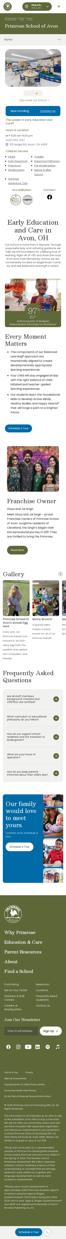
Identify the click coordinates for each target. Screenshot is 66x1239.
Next (63, 68)
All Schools (11, 18)
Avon (30, 18)
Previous (2, 68)
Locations (42, 990)
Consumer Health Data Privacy (20, 1090)
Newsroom (42, 984)
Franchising (11, 984)
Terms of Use (11, 1072)
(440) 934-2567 (15, 140)
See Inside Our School (33, 100)
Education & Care (23, 941)
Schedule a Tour (29, 1232)
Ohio (21, 18)
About (11, 961)
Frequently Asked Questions (46, 998)
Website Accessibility (15, 1078)
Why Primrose (19, 932)
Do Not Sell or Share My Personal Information (27, 1096)
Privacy (29, 1072)
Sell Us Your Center (15, 990)
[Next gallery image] (60, 574)
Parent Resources (22, 951)
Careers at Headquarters (13, 1007)
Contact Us (47, 111)
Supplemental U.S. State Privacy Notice (24, 1084)
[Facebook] (49, 197)
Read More (17, 550)
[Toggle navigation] (59, 6)
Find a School (18, 971)
